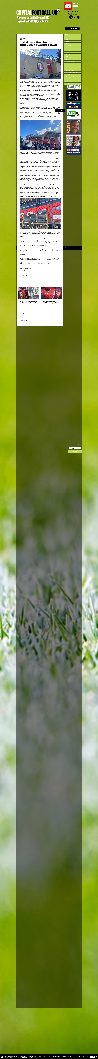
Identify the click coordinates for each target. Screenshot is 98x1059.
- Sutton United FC (69, 70)
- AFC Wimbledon (69, 39)
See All (59, 284)
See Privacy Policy (33, 1057)
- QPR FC (67, 68)
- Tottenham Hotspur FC (71, 72)
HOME (66, 35)
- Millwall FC (68, 63)
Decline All (85, 1056)
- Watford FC (68, 74)
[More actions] (60, 39)
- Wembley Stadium (70, 79)
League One (22, 268)
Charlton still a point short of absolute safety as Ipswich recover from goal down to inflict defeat (51, 302)
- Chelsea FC (68, 50)
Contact (67, 83)
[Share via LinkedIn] (26, 275)
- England (67, 54)
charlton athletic (28, 268)
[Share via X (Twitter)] (23, 275)
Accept (92, 1056)
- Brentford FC (68, 43)
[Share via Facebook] (20, 275)
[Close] (96, 1057)
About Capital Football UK (71, 81)
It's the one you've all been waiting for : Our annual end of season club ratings (28, 302)
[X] (74, 17)
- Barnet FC (68, 48)
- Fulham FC (68, 59)
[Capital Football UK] (68, 6)
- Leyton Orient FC (69, 61)
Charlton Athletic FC (24, 270)
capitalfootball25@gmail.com (32, 21)
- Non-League (68, 66)
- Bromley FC (68, 46)
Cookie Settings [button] (78, 1056)
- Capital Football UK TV (71, 37)
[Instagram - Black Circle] (78, 17)
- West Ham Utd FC (70, 77)
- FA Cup (67, 57)
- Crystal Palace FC (69, 52)
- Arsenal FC (68, 41)
